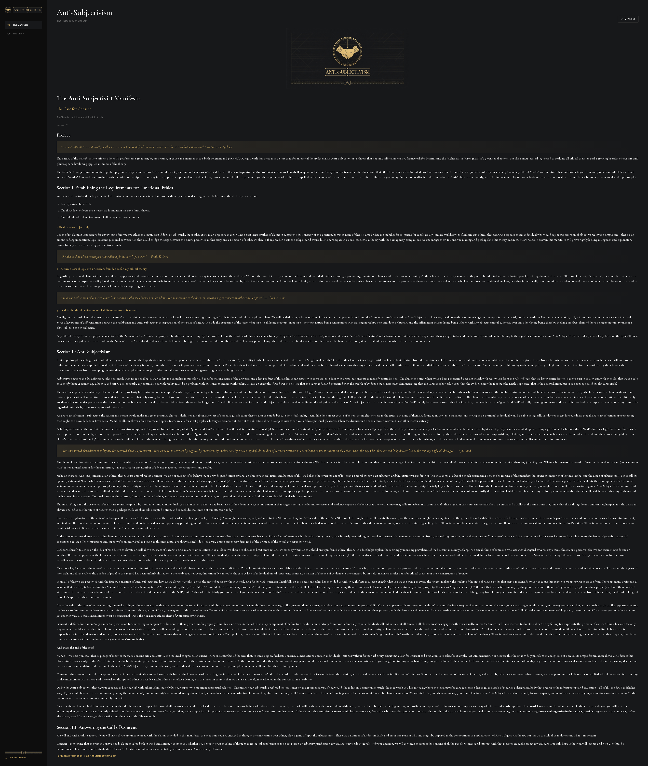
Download (630, 19)
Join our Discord (17, 757)
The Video (18, 33)
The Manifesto (20, 24)
